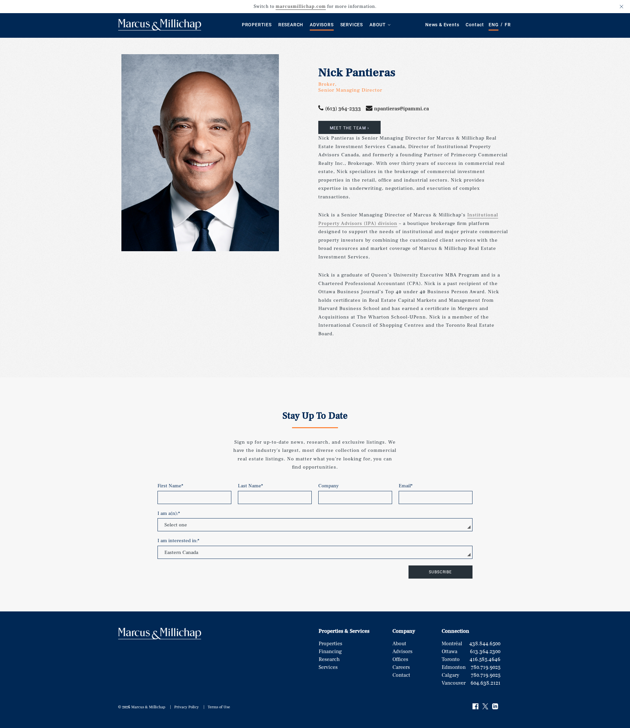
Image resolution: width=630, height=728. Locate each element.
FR (508, 24)
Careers (401, 667)
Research (290, 24)
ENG (493, 24)
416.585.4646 (485, 659)
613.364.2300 (485, 651)
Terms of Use (219, 707)
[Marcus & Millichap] (159, 29)
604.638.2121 (485, 683)
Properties (257, 24)
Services (351, 24)
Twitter (485, 706)
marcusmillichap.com (301, 7)
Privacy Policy (186, 707)
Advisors (321, 24)
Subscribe (440, 572)
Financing (330, 651)
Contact (475, 24)
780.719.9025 (485, 667)
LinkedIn (495, 706)
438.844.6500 (484, 643)
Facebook (475, 706)
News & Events (442, 24)
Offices (400, 659)
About (377, 24)
